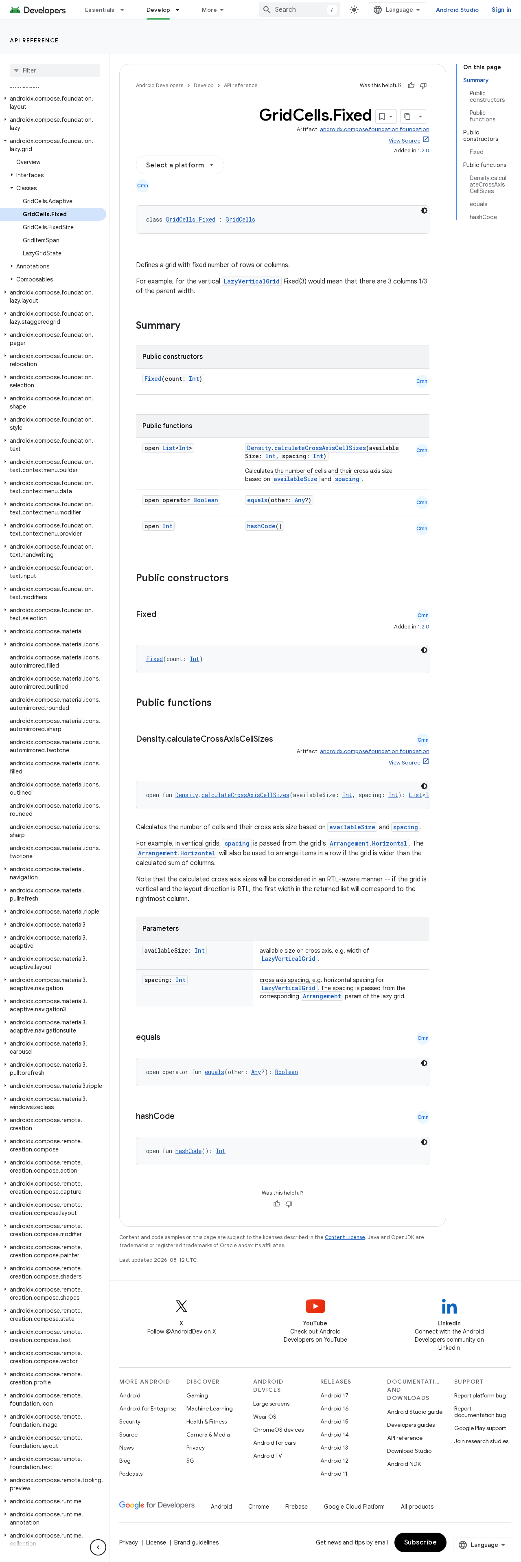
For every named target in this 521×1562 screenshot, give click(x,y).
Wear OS (264, 1416)
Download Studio (409, 1450)
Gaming (197, 1395)
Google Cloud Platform (354, 1506)
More (209, 9)
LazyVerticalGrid (252, 281)
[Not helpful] (423, 85)
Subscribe (420, 1542)
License (156, 1542)
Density (259, 448)
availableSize (295, 479)
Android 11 (334, 1473)
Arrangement (322, 996)
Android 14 (334, 1434)
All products (417, 1506)
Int (194, 378)
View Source (404, 140)
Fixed (153, 378)
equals (257, 500)
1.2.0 (423, 150)
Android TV (267, 1455)
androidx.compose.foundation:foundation (374, 129)
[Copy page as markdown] (408, 116)
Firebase (296, 1506)
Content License (345, 1237)
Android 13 (334, 1447)
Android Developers (159, 85)
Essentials (100, 9)
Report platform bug (480, 1395)
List (168, 448)
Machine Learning (209, 1408)
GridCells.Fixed (190, 219)
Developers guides (411, 1424)
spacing (347, 479)
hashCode (261, 526)
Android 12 (334, 1460)
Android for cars (274, 1442)
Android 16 (334, 1408)
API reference (34, 40)
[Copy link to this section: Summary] (188, 326)
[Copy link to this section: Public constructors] (239, 579)
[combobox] (299, 9)
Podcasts (130, 1473)
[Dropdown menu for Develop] (181, 10)
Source (128, 1434)
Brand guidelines (196, 1542)
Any (300, 500)
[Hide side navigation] (98, 1547)
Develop (159, 9)
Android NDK (404, 1464)
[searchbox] (55, 70)
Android (129, 1395)
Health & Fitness (206, 1421)
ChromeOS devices (278, 1429)
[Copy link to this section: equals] (168, 1038)
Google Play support (480, 1428)
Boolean (205, 500)
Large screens (271, 1403)
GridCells (240, 219)
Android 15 (334, 1421)
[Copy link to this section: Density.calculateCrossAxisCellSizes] (281, 740)
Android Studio (457, 9)
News (126, 1447)
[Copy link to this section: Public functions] (222, 703)
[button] (53, 102)
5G (190, 1460)
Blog (125, 1460)
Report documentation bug (480, 1412)
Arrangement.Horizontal (368, 843)
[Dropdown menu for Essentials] (126, 10)
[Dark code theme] (424, 210)
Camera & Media (208, 1434)
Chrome (258, 1506)
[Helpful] (411, 85)
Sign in (501, 9)
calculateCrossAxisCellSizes (320, 448)
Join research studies (481, 1441)
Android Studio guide (414, 1411)
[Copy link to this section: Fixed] (164, 615)
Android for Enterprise (147, 1408)
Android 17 (334, 1395)
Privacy (195, 1447)
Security (129, 1421)
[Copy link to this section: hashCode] (183, 1117)
